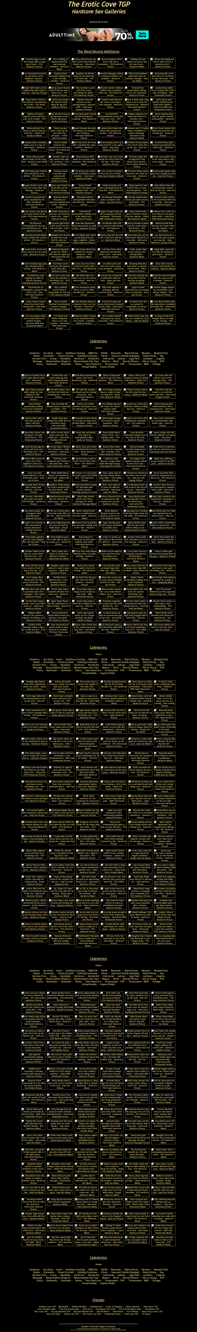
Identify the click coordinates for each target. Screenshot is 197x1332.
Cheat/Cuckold (66, 355)
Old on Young (149, 361)
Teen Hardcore (93, 364)
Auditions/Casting (75, 353)
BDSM (104, 353)
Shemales (66, 364)
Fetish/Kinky (149, 355)
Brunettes (49, 355)
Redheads (51, 364)
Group (53, 358)
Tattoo (78, 364)
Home (98, 348)
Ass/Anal (48, 353)
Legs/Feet (134, 358)
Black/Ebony (131, 353)
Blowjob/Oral (161, 353)
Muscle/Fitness (131, 361)
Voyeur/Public (107, 366)
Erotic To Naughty (114, 1306)
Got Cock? (87, 1309)
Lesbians (148, 358)
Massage (37, 361)
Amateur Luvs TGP (47, 1306)
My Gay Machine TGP (60, 1311)
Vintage (156, 364)
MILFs (116, 361)
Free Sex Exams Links (69, 1309)
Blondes (146, 353)
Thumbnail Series (113, 1314)
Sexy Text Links (53, 1314)
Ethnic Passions (133, 1306)
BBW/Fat (92, 353)
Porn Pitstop (132, 1311)
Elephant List (96, 1306)
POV (162, 361)
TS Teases (146, 1314)
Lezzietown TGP (152, 1309)
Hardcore (79, 358)
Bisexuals (116, 353)
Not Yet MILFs (103, 1311)
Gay (162, 355)
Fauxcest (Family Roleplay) (125, 355)
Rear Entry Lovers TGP (152, 1311)
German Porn (39, 358)
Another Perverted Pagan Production (98, 1326)
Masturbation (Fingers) (58, 361)
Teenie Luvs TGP (71, 1314)
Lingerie (160, 358)
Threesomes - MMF (138, 364)
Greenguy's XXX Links (105, 1309)
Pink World (118, 1311)
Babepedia (63, 1306)
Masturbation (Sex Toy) (86, 361)
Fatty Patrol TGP (150, 1306)
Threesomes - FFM (115, 364)
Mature (106, 361)
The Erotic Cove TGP (91, 1314)
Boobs (36, 355)
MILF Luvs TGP (41, 1311)
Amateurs (35, 353)
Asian (59, 353)
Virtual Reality (89, 366)
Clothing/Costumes (87, 355)
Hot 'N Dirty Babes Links (130, 1309)
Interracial (108, 358)
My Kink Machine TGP (83, 1311)
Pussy (40, 364)
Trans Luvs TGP (131, 1314)
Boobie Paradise (79, 1306)
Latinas (121, 358)
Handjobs (65, 358)
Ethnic (104, 355)
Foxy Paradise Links (47, 1309)
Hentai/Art (93, 358)
